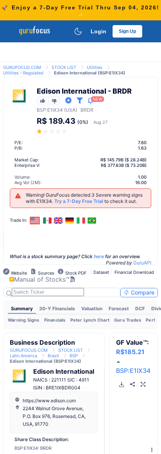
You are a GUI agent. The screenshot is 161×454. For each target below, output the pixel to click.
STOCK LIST (64, 67)
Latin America (23, 355)
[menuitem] (22, 309)
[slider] (52, 131)
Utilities (94, 67)
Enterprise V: (27, 165)
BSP (41, 110)
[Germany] (69, 220)
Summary (22, 308)
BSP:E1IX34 (133, 370)
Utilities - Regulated (23, 73)
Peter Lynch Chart (89, 320)
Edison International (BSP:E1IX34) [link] (89, 73)
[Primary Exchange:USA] (35, 220)
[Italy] (81, 220)
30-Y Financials (57, 308)
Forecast (119, 308)
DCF (140, 308)
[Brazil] (92, 220)
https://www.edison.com (49, 400)
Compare (141, 292)
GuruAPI (142, 263)
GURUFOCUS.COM (22, 67)
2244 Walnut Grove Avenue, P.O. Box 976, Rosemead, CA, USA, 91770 (54, 416)
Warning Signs (23, 320)
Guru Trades (127, 320)
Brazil (53, 355)
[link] (22, 66)
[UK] (58, 220)
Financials (55, 320)
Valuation (91, 308)
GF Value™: (132, 347)
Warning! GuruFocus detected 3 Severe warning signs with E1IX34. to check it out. (84, 198)
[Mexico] (47, 220)
